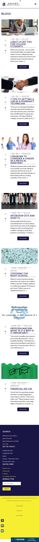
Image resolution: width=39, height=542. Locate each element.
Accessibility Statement (9, 476)
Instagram (2, 525)
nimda (13, 39)
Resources (19, 510)
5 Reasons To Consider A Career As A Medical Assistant (22, 159)
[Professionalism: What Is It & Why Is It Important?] (19, 314)
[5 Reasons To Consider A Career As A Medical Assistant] (19, 142)
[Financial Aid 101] (19, 371)
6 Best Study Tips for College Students (21, 44)
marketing (14, 212)
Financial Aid (23, 382)
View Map (5, 444)
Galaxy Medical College (18, 498)
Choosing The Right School (19, 274)
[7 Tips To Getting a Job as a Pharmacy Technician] (19, 84)
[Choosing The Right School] (19, 256)
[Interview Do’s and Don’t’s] (19, 201)
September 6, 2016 (14, 385)
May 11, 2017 (27, 212)
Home (17, 18)
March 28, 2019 (25, 96)
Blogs (17, 39)
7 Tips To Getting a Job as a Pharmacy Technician (22, 101)
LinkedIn (2, 536)
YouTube (2, 530)
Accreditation (21, 267)
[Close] (12, 539)
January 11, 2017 (28, 325)
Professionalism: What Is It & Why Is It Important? (22, 330)
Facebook (2, 520)
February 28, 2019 (26, 153)
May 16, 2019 (25, 39)
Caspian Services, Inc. (26, 500)
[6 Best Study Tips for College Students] (19, 27)
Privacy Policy (19, 515)
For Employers (19, 506)
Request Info (6, 468)
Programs (5, 473)
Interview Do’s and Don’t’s (22, 217)
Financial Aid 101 (21, 389)
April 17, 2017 (13, 270)
